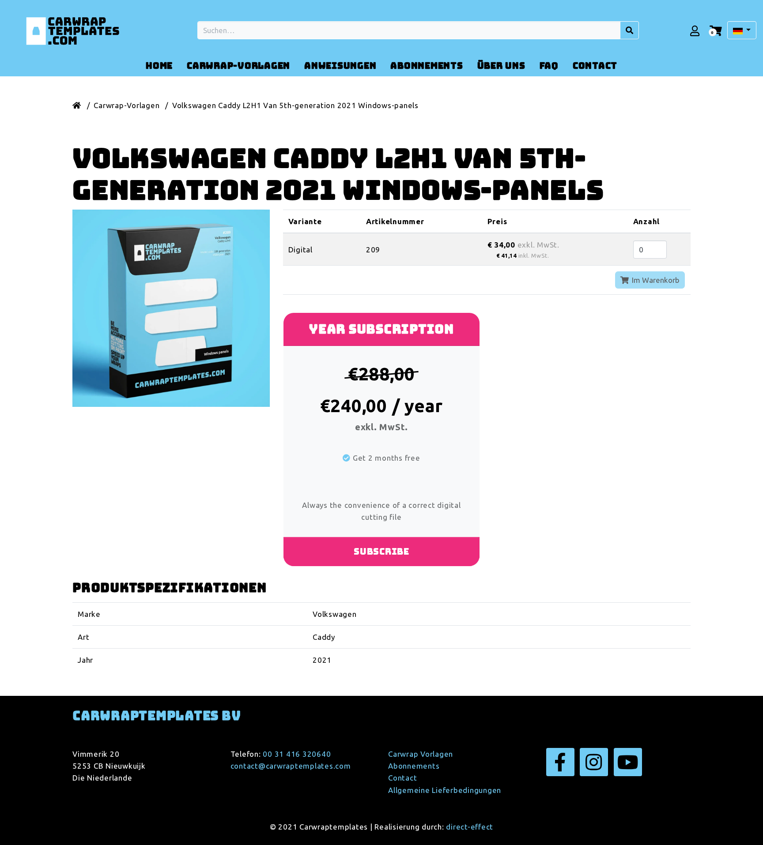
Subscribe (381, 551)
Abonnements (413, 766)
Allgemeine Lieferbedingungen (444, 790)
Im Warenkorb (655, 280)
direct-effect (469, 826)
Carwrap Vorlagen (420, 754)
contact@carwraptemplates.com (290, 766)
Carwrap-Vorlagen (126, 105)
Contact (402, 778)
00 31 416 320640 (297, 754)
